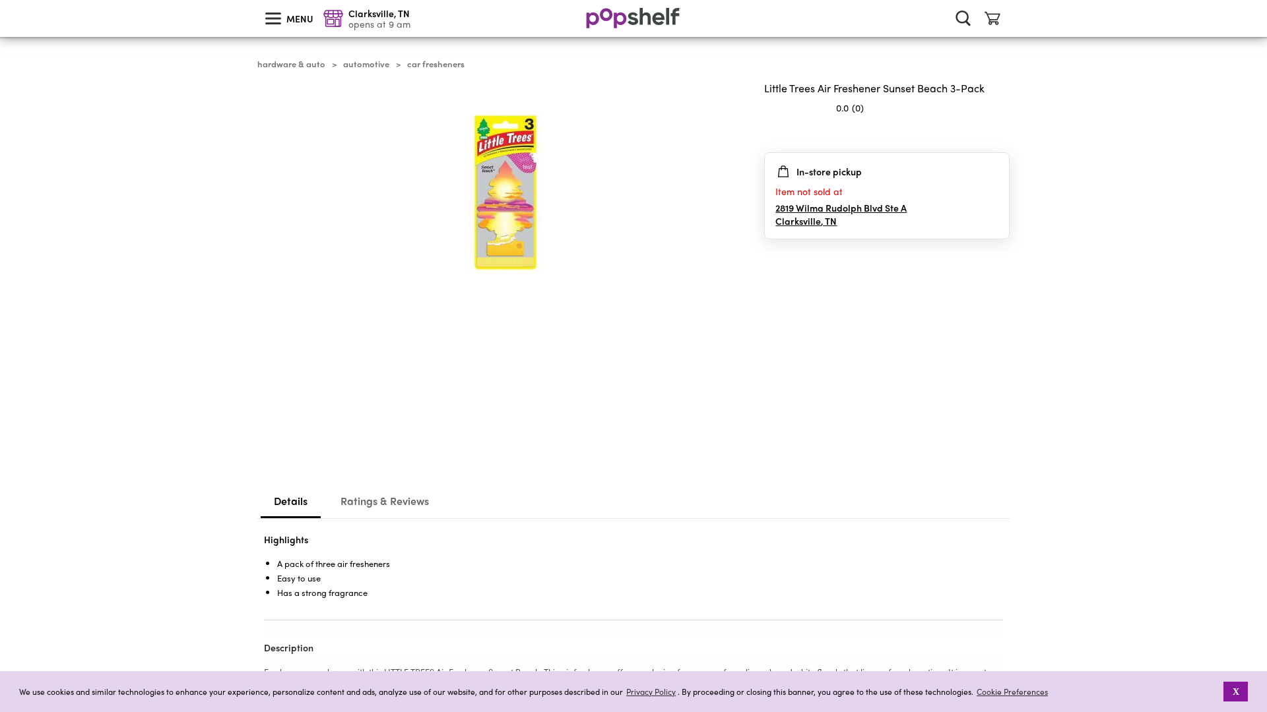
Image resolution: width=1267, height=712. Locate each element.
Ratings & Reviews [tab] (385, 500)
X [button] (1236, 691)
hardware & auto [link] (291, 64)
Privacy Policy (651, 691)
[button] (999, 134)
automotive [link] (366, 64)
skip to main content (6, 0)
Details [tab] (291, 500)
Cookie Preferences (1012, 691)
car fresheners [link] (436, 64)
